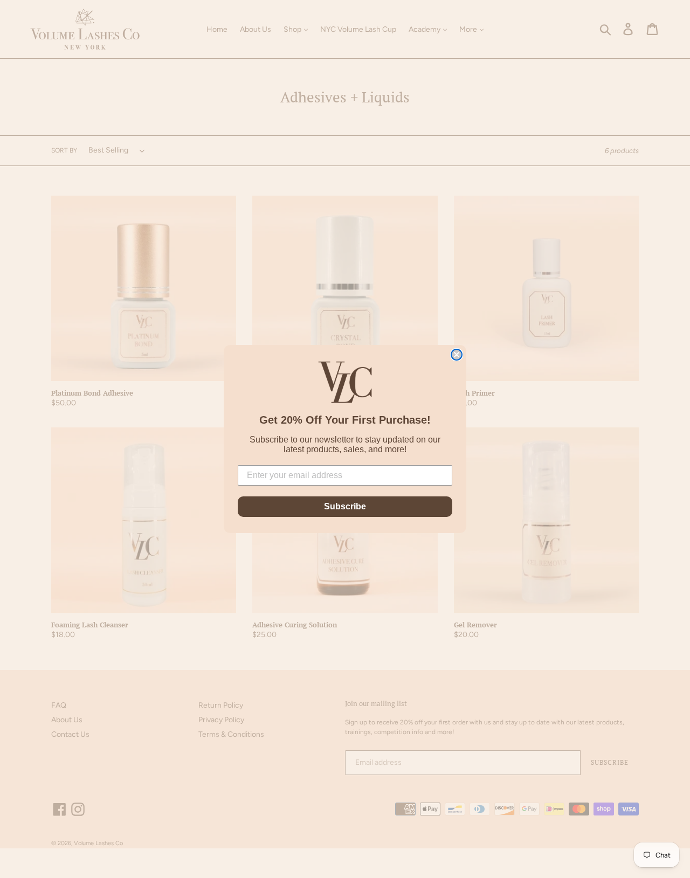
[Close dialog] (456, 354)
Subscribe (345, 506)
